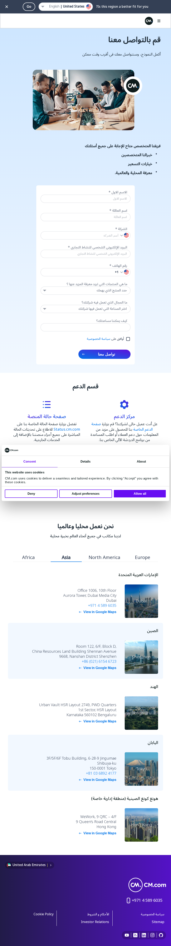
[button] (124, 272)
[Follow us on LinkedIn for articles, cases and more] (144, 935)
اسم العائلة (118, 210)
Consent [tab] (29, 461)
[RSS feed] (135, 935)
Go (29, 6)
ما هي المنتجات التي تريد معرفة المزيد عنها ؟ (97, 284)
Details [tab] (85, 461)
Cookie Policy (44, 914)
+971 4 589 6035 (102, 606)
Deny (31, 493)
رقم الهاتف (118, 265)
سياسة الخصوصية (98, 338)
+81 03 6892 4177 (101, 773)
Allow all (140, 493)
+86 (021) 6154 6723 (99, 661)
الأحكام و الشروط (98, 914)
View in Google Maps (99, 612)
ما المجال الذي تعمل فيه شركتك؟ (104, 302)
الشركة (121, 229)
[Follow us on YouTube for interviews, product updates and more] (127, 935)
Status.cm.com (67, 429)
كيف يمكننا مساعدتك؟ (111, 320)
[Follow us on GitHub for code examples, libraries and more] (161, 935)
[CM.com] (149, 21)
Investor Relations (95, 922)
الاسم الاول (118, 192)
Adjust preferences (85, 493)
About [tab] (141, 461)
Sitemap (158, 922)
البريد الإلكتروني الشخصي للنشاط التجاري (97, 247)
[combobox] (85, 290)
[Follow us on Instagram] (152, 935)
